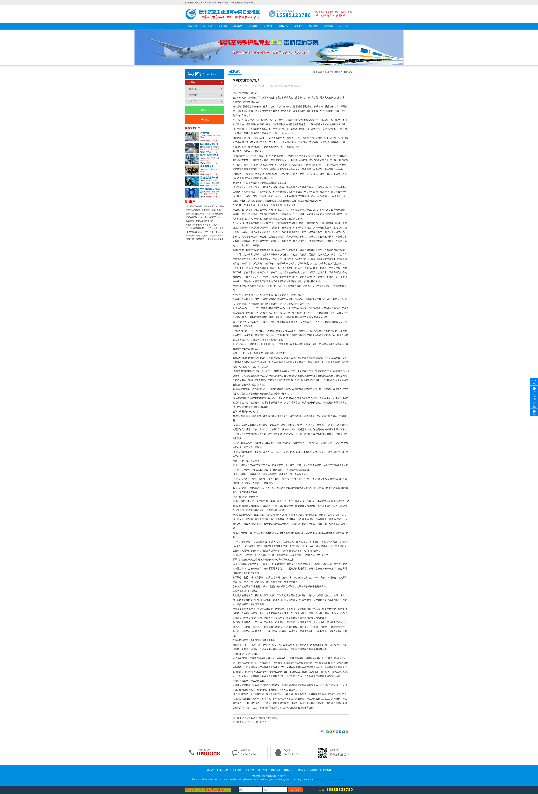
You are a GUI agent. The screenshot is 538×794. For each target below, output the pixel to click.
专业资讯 (193, 101)
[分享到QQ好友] (347, 731)
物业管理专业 (207, 166)
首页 (326, 72)
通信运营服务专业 (209, 177)
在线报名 (343, 26)
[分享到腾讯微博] (343, 731)
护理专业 (204, 133)
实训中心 (283, 26)
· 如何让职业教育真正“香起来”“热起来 (201, 224)
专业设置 (222, 26)
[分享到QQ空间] (337, 731)
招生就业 (193, 95)
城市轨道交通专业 (209, 144)
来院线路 (328, 26)
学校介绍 (207, 26)
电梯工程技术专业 (209, 155)
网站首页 (192, 26)
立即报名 (204, 119)
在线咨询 (204, 110)
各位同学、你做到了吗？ (254, 722)
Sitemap (318, 779)
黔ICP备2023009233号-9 (335, 779)
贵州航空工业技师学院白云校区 (287, 86)
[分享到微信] (331, 731)
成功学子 (298, 26)
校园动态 (193, 82)
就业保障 (253, 26)
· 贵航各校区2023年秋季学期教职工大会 (202, 217)
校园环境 (268, 26)
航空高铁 (193, 88)
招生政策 (237, 26)
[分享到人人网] (340, 731)
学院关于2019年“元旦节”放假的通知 (259, 718)
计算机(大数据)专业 (210, 189)
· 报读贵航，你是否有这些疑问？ (199, 221)
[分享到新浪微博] (334, 731)
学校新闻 (313, 26)
